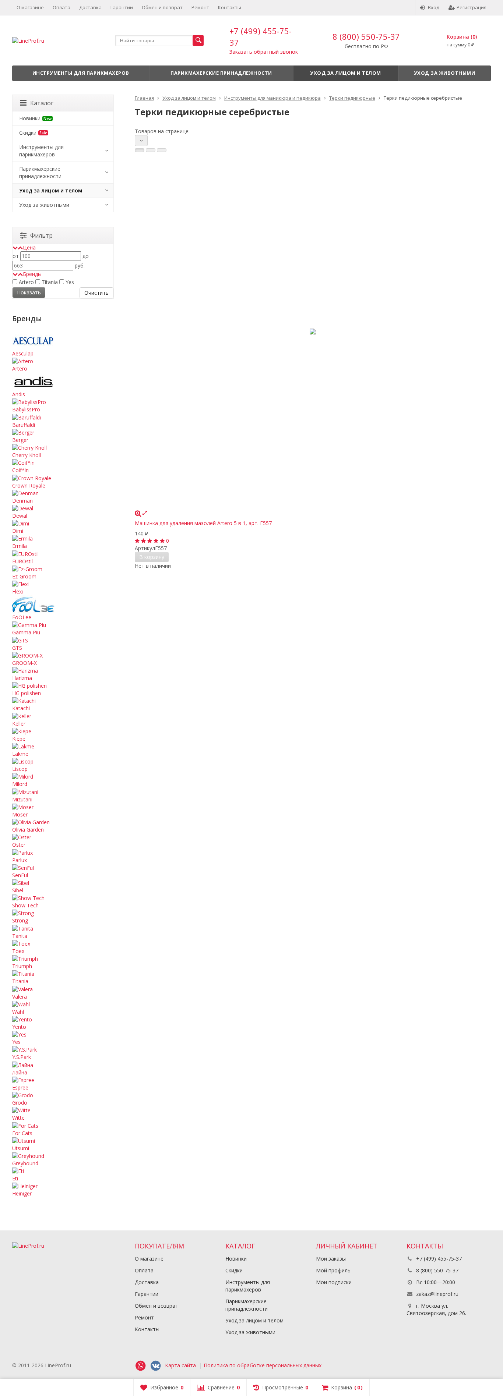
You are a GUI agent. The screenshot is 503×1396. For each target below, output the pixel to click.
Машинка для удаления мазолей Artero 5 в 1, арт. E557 (203, 523)
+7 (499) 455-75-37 (438, 1258)
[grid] (139, 150)
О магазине (30, 7)
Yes (69, 282)
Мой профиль (333, 1270)
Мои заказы (331, 1258)
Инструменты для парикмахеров (80, 73)
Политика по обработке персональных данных (262, 1365)
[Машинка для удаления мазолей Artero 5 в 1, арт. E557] (313, 331)
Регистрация (471, 7)
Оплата (61, 7)
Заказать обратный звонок (263, 51)
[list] (150, 150)
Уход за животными (444, 73)
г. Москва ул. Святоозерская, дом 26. (436, 1309)
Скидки (33, 132)
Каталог (41, 103)
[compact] (161, 150)
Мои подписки (334, 1282)
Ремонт (200, 7)
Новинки (35, 118)
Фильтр (41, 235)
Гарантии (121, 7)
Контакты (229, 7)
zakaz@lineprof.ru (437, 1293)
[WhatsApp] (141, 1366)
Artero (25, 282)
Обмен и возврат (162, 7)
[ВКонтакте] (156, 1366)
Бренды (32, 273)
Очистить (96, 292)
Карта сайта (180, 1365)
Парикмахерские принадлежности (221, 73)
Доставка (90, 7)
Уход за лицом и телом (345, 73)
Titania (49, 282)
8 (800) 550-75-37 (366, 36)
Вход (433, 7)
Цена (29, 247)
